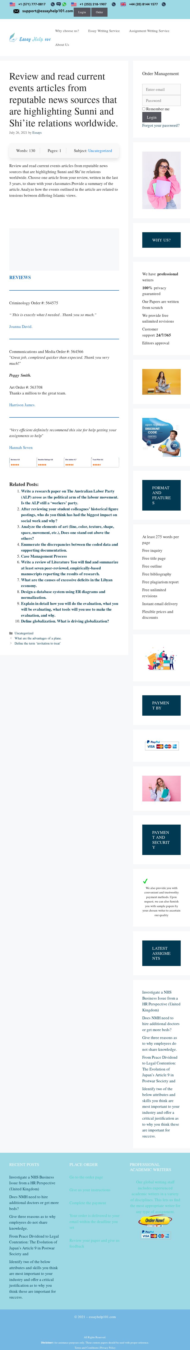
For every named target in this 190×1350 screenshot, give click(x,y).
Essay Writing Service (104, 30)
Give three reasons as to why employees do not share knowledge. (159, 1043)
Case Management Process (44, 556)
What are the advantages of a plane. (38, 638)
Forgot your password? (161, 125)
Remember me (157, 108)
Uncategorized (100, 150)
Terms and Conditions (86, 1347)
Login (82, 12)
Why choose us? (67, 30)
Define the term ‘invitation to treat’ (38, 643)
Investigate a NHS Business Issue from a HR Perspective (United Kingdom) (32, 1182)
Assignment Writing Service (149, 30)
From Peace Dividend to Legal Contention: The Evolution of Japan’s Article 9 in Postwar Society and (159, 1069)
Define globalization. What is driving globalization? (65, 621)
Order (99, 12)
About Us (62, 44)
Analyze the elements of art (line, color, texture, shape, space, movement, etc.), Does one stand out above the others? (67, 532)
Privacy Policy (108, 1347)
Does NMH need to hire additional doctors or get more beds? (161, 1023)
